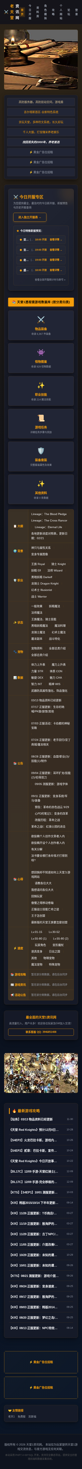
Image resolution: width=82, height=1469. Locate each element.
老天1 (11, 1416)
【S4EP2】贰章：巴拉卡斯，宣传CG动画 (34, 1150)
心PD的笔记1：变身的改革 (51, 813)
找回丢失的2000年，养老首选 (41, 142)
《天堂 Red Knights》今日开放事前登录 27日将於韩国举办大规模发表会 (34, 1161)
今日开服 (30, 12)
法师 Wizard (54, 570)
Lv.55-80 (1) (39, 938)
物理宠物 (49, 958)
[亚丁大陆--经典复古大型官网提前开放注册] (41, 60)
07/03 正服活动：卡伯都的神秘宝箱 (50, 725)
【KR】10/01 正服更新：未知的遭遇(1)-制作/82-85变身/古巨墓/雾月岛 (34, 1265)
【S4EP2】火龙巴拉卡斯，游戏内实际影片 (34, 1140)
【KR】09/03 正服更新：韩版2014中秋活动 (34, 1307)
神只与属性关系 (41, 547)
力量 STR (37, 671)
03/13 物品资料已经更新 (46, 700)
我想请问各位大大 (42, 889)
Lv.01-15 (36, 932)
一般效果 (36, 606)
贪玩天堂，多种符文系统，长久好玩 (41, 122)
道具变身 (36, 951)
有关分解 (36, 849)
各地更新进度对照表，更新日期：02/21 (49, 536)
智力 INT (36, 684)
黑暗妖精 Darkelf (41, 577)
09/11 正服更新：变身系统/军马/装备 (49, 798)
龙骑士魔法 (38, 632)
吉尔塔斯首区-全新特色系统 (41, 112)
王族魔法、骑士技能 (43, 619)
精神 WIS (54, 684)
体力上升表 (38, 664)
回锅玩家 (36, 896)
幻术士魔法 (59, 632)
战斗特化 (54, 638)
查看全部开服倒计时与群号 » (50, 279)
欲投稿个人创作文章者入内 (48, 836)
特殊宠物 (54, 964)
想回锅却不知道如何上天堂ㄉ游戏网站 (50, 874)
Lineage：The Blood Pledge (49, 514)
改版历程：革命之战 (47, 820)
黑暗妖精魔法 (39, 625)
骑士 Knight (58, 564)
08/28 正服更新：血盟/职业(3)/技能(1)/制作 (50, 758)
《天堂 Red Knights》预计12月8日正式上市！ (34, 1129)
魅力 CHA (56, 677)
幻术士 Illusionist (41, 589)
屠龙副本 (36, 638)
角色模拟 (45, 12)
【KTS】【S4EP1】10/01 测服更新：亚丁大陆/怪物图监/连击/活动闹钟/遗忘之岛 (34, 1192)
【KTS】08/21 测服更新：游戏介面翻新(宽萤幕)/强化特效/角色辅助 (34, 1276)
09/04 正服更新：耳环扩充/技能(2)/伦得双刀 (51, 775)
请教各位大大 (43, 883)
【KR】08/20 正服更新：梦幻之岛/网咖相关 (34, 1317)
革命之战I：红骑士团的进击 (48, 826)
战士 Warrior (39, 596)
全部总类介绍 (57, 648)
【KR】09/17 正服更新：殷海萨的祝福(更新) (34, 1296)
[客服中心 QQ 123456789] (41, 1073)
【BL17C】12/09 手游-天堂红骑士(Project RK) (34, 1171)
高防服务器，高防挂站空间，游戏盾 (41, 102)
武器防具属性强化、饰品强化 (49, 690)
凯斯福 (32, 1416)
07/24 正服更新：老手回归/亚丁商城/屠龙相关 (51, 742)
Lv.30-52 (54, 932)
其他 (34, 958)
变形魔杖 (58, 945)
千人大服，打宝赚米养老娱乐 (41, 132)
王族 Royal (38, 564)
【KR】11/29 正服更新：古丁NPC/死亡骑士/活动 (34, 1234)
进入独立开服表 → (29, 217)
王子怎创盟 (38, 915)
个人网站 (61, 12)
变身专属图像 (39, 554)
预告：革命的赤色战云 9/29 (52, 807)
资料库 (37, 12)
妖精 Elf (36, 570)
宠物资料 (36, 648)
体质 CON (56, 671)
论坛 (68, 12)
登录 (76, 12)
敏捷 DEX (37, 677)
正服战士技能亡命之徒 (45, 909)
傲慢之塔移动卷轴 (42, 902)
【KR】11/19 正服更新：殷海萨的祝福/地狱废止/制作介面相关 (34, 1223)
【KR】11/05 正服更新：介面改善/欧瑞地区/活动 (34, 1244)
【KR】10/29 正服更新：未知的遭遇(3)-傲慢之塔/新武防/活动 (34, 1255)
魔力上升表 (59, 664)
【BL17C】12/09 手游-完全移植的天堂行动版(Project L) (34, 1182)
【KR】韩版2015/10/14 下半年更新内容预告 (34, 1202)
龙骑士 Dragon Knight (45, 583)
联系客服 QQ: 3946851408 (41, 1031)
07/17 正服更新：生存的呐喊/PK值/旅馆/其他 (47, 709)
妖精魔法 (54, 606)
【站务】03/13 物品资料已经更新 (31, 1119)
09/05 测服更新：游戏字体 (51, 784)
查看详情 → (56, 239)
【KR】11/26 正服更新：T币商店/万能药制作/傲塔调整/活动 (34, 1213)
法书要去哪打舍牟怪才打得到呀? (49, 858)
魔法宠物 (36, 964)
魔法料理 (60, 625)
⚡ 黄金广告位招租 (41, 152)
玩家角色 (40, 945)
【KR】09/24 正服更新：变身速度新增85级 (34, 1286)
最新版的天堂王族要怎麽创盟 (49, 922)
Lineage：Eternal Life (48, 527)
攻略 (53, 12)
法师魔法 (36, 612)
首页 (22, 12)
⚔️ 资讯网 (11, 12)
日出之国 (54, 951)
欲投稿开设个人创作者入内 (48, 842)
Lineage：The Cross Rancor (49, 520)
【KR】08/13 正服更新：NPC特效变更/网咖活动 (34, 1328)
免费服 (21, 1416)
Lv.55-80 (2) (60, 938)
